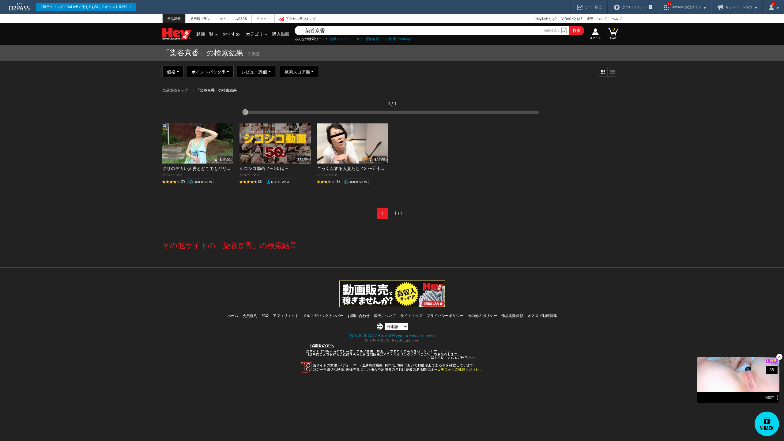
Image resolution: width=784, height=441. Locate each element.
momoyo (404, 39)
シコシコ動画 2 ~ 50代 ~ (263, 168)
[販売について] (392, 305)
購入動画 (280, 33)
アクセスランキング (301, 19)
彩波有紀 (372, 39)
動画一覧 (204, 33)
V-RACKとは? (571, 19)
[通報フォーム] (392, 371)
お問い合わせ (359, 315)
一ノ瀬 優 (389, 39)
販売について (597, 19)
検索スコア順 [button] (297, 71)
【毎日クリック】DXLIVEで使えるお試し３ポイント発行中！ (86, 7)
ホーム (232, 315)
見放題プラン (200, 19)
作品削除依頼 (512, 315)
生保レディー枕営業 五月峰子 (342, 39)
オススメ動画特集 (542, 315)
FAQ (265, 315)
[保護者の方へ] (392, 359)
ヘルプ (617, 19)
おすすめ (231, 33)
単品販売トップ (175, 90)
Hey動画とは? (546, 19)
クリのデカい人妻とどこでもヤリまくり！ (203, 168)
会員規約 (250, 315)
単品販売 (174, 19)
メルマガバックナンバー (323, 315)
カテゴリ (254, 33)
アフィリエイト (286, 315)
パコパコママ (172, 175)
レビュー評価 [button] (254, 71)
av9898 (241, 19)
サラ (359, 39)
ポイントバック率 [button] (208, 71)
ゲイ (223, 19)
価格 (171, 71)
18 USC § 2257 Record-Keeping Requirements (392, 335)
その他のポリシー (482, 315)
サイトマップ (411, 315)
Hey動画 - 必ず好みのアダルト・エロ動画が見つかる (176, 34)
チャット (263, 19)
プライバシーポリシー (445, 315)
